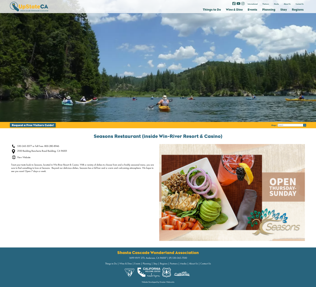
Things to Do (111, 263)
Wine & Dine (125, 263)
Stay (155, 263)
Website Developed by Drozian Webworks (158, 282)
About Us (287, 4)
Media (276, 4)
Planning (147, 263)
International (253, 4)
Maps (273, 125)
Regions (164, 263)
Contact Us (300, 4)
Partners (266, 4)
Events (137, 263)
